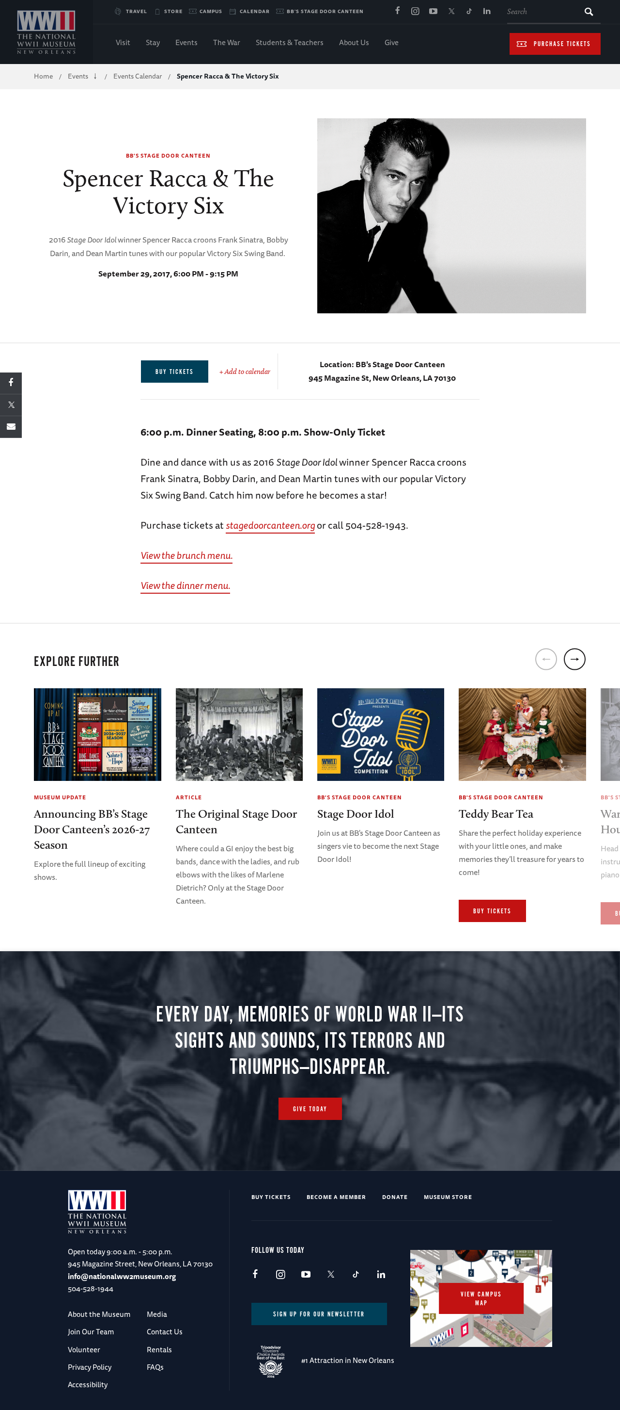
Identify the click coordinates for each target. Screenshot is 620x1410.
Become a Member (336, 1197)
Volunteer (84, 1349)
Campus (211, 11)
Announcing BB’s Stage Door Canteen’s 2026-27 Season (92, 829)
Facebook (397, 11)
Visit (123, 42)
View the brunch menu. (186, 555)
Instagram (415, 11)
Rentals (159, 1349)
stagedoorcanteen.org (270, 525)
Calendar (255, 11)
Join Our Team (91, 1331)
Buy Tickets (492, 911)
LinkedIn (487, 11)
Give (392, 42)
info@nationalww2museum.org (122, 1276)
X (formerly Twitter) (451, 11)
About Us (354, 42)
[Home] (46, 32)
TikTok (469, 11)
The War (226, 42)
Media (157, 1314)
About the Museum (99, 1314)
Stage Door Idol (355, 814)
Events (186, 42)
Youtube (433, 11)
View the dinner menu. (185, 585)
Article (189, 797)
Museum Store (448, 1197)
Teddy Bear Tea (496, 814)
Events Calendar (137, 76)
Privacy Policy (89, 1367)
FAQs (155, 1367)
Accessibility (88, 1384)
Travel (136, 11)
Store (173, 11)
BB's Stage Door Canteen (325, 11)
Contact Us (165, 1331)
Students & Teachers (290, 42)
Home (43, 76)
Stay (153, 42)
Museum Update (60, 797)
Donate (395, 1197)
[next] (575, 659)
